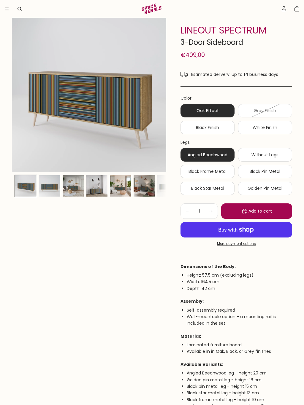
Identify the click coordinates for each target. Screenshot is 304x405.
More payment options (236, 243)
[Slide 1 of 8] (26, 186)
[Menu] (7, 9)
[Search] (19, 8)
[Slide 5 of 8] (120, 186)
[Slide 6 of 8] (144, 186)
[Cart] (296, 8)
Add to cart (260, 211)
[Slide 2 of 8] (49, 186)
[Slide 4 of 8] (96, 186)
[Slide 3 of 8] (73, 186)
